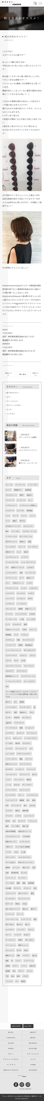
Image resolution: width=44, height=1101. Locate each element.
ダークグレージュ (11, 619)
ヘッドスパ (10, 413)
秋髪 (18, 640)
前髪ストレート (30, 609)
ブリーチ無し (15, 826)
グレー (30, 500)
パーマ (8, 521)
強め (35, 919)
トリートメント (12, 401)
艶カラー (34, 909)
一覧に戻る (22, 374)
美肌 (24, 883)
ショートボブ (10, 754)
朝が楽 (17, 743)
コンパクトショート (12, 557)
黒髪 (29, 542)
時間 (21, 728)
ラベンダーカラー (25, 707)
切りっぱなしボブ (29, 650)
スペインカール (16, 805)
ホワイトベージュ (11, 578)
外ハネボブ (9, 769)
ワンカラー (9, 811)
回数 (18, 955)
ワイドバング (31, 769)
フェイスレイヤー (11, 774)
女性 (35, 888)
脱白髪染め (28, 645)
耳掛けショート (23, 945)
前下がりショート (11, 542)
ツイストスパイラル (12, 562)
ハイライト (24, 557)
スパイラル (20, 510)
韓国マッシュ (10, 955)
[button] (22, 166)
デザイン (21, 971)
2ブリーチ (20, 914)
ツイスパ (24, 588)
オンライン (17, 888)
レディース (21, 547)
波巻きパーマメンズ (17, 567)
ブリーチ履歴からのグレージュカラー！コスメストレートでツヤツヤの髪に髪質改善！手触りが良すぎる (21, 694)
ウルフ (16, 660)
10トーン (21, 795)
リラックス (9, 981)
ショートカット (29, 816)
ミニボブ (29, 583)
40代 (7, 805)
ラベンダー (9, 816)
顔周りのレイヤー (11, 842)
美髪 (7, 961)
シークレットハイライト (13, 681)
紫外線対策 (14, 873)
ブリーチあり (10, 883)
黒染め (29, 779)
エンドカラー (10, 929)
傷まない (25, 909)
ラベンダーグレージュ (28, 676)
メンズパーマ (10, 510)
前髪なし (22, 542)
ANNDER (16, 717)
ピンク (8, 624)
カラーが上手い (10, 862)
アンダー (8, 717)
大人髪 (23, 852)
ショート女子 (31, 619)
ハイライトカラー (11, 573)
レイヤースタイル (11, 759)
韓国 (21, 759)
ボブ (7, 567)
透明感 (20, 609)
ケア (16, 981)
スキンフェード (10, 609)
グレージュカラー (29, 681)
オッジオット (26, 717)
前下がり (22, 521)
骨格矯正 (8, 635)
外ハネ (19, 950)
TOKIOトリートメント (13, 629)
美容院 (8, 867)
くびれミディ (33, 588)
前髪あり (29, 495)
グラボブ (31, 593)
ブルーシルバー (19, 779)
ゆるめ (25, 904)
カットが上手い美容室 (22, 847)
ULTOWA (32, 614)
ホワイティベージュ (12, 588)
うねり (16, 852)
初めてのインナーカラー (26, 862)
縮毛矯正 (29, 510)
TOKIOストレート (18, 583)
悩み (12, 976)
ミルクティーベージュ (29, 531)
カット (16, 635)
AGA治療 (8, 888)
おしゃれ (24, 873)
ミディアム (28, 759)
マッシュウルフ (10, 547)
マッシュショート (21, 748)
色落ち (20, 940)
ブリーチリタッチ (11, 728)
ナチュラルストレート (13, 836)
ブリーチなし (15, 531)
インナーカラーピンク (28, 562)
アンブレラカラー (11, 707)
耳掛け (22, 495)
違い (28, 800)
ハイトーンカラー (11, 790)
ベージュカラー (22, 604)
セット (19, 552)
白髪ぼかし (23, 712)
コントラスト (21, 593)
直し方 (34, 774)
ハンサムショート (11, 505)
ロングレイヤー (28, 526)
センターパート (10, 878)
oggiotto (8, 723)
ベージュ (8, 785)
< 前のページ (8, 374)
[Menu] (40, 3)
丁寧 (7, 976)
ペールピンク (19, 769)
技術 (18, 976)
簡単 (7, 826)
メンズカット (10, 604)
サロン (32, 712)
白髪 (21, 573)
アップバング (21, 500)
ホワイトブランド (25, 764)
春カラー (8, 702)
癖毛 (33, 800)
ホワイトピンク (22, 671)
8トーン (8, 738)
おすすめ (32, 805)
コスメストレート (11, 495)
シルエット (23, 655)
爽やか (30, 598)
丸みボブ (27, 935)
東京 (15, 712)
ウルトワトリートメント (13, 666)
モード (22, 578)
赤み (14, 971)
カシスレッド (10, 914)
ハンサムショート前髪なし (28, 505)
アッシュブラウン (21, 614)
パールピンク (29, 728)
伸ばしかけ (26, 867)
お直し (26, 950)
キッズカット (21, 598)
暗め (7, 531)
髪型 (25, 624)
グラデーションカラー (24, 754)
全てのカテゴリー (13, 392)
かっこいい (16, 867)
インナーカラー (33, 485)
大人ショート (10, 950)
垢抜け (26, 552)
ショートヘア (10, 598)
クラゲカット (10, 640)
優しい (27, 924)
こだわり (25, 976)
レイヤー (8, 779)
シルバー (18, 961)
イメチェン (24, 635)
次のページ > (36, 374)
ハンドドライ (10, 593)
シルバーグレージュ (12, 919)
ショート (32, 516)
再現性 (23, 981)
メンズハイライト (11, 655)
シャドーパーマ (26, 919)
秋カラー (8, 712)
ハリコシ (8, 852)
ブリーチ (15, 516)
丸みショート (17, 738)
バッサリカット (19, 723)
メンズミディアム (32, 795)
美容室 (8, 971)
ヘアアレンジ (32, 821)
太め (7, 686)
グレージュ (9, 485)
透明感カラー (18, 490)
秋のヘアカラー (23, 893)
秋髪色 (20, 645)
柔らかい (20, 924)
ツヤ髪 (22, 619)
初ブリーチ (9, 904)
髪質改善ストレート (12, 676)
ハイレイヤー (21, 929)
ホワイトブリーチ (24, 899)
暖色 (32, 893)
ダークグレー (22, 878)
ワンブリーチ (10, 500)
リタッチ (32, 655)
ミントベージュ (29, 961)
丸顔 (7, 873)
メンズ (8, 409)
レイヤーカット (25, 842)
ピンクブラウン (10, 795)
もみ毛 (23, 660)
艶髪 (18, 883)
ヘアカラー (26, 955)
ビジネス (18, 816)
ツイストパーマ (10, 645)
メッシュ (24, 966)
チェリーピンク (24, 790)
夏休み (17, 811)
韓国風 (22, 800)
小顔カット (9, 847)
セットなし (9, 748)
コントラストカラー (24, 857)
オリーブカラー (27, 785)
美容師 (22, 702)
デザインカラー (10, 857)
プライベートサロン (13, 405)
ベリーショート (10, 945)
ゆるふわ (17, 785)
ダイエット (27, 888)
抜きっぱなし (10, 924)
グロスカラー (10, 671)
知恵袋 (8, 966)
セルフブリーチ (25, 774)
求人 (15, 702)
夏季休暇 (25, 811)
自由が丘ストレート (24, 831)
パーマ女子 (9, 743)
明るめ (17, 904)
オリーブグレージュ (26, 536)
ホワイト (8, 490)
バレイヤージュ (20, 485)
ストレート (32, 629)
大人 (31, 748)
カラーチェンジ (32, 733)
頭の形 (8, 821)
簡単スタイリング (11, 764)
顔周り (15, 521)
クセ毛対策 (26, 836)
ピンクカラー (10, 733)
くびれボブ (30, 567)
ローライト (9, 614)
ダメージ (8, 935)
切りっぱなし (29, 940)
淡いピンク (20, 733)
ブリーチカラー (33, 547)
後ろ (25, 805)
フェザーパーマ (10, 893)
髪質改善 (28, 490)
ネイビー (15, 966)
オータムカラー (10, 899)
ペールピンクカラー (31, 738)
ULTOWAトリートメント (13, 526)
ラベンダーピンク (28, 640)
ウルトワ (8, 660)
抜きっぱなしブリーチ (13, 909)
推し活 (34, 955)
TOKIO (24, 629)
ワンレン (24, 516)
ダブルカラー (27, 743)
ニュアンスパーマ (11, 800)
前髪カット (30, 578)
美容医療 (31, 883)
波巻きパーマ (10, 552)
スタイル (29, 971)
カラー (8, 397)
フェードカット (29, 666)
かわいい (31, 929)
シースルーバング (11, 536)
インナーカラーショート (13, 650)
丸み (14, 821)
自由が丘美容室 (10, 831)
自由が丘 (32, 966)
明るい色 (25, 826)
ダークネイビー (10, 940)
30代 (33, 867)
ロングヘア (21, 821)
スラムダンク (17, 624)
